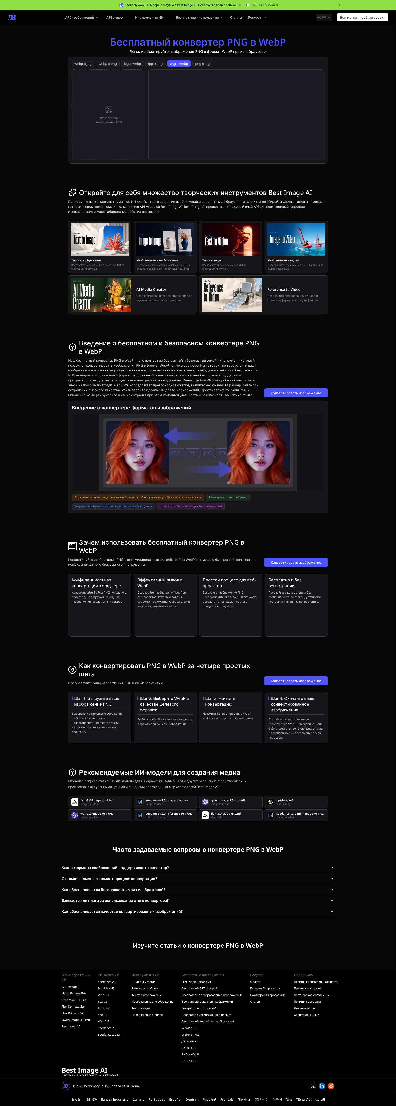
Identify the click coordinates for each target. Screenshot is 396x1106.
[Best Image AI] (12, 17)
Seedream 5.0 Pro (74, 1000)
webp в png (108, 63)
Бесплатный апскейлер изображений (208, 1021)
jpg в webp (132, 63)
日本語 (92, 1099)
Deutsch (192, 1099)
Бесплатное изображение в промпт (206, 1015)
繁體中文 (261, 1099)
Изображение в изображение (152, 1001)
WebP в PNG (190, 1034)
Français (226, 1099)
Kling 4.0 (104, 1008)
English (77, 1099)
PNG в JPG (189, 1061)
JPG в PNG (189, 1048)
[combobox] (324, 17)
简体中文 (244, 1099)
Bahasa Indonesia (114, 1099)
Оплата (236, 17)
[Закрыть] (340, 5)
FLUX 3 (102, 1001)
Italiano (138, 1099)
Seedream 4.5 (71, 1026)
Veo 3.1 (103, 1015)
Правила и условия (307, 988)
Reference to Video (145, 988)
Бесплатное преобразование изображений (212, 995)
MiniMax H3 (106, 988)
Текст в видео (141, 1008)
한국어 (277, 1099)
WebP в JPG (189, 1028)
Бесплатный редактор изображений (207, 1001)
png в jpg (202, 63)
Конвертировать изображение (296, 393)
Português (156, 1099)
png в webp (179, 63)
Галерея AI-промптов (265, 988)
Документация (304, 1008)
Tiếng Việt (304, 1099)
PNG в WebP (190, 1054)
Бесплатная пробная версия (362, 17)
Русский (209, 1099)
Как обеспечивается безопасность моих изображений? (113, 889)
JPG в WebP (189, 1041)
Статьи (255, 1001)
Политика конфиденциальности (316, 982)
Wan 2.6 (103, 1021)
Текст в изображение (147, 995)
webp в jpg (83, 63)
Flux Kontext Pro (73, 1013)
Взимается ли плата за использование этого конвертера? (115, 900)
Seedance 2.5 (107, 982)
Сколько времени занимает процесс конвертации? (109, 878)
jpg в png (155, 63)
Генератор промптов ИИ (199, 1008)
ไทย (289, 1099)
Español (175, 1099)
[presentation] (109, 114)
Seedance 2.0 (107, 1028)
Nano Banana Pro (74, 993)
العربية (320, 1099)
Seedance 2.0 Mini (110, 1034)
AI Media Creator (143, 982)
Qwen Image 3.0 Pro (76, 1020)
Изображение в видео (147, 1015)
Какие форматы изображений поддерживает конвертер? (115, 867)
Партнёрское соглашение (312, 995)
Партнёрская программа (268, 995)
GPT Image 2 (70, 987)
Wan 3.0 (103, 995)
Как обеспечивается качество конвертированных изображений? (122, 911)
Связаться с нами (306, 1015)
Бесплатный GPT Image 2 (199, 988)
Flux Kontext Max (73, 1006)
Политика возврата (307, 1001)
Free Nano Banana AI (196, 982)
